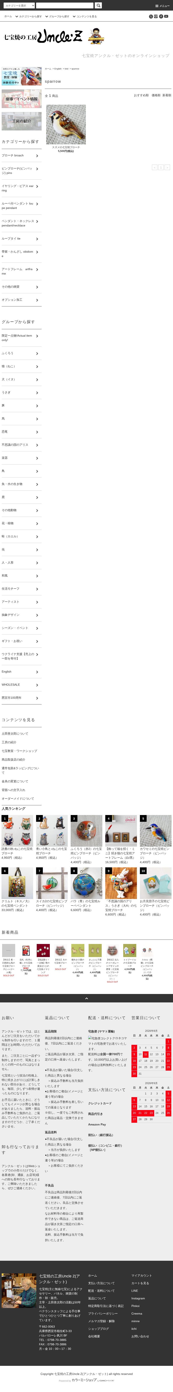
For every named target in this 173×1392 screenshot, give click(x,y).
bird (66, 69)
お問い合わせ (140, 1336)
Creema (136, 1313)
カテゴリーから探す (30, 16)
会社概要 (94, 1336)
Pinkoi (135, 1306)
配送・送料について (101, 1290)
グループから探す (59, 16)
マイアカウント (141, 1275)
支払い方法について (101, 1283)
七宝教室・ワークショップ (19, 751)
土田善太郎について (15, 733)
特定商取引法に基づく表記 (106, 1306)
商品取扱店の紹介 (13, 759)
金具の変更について (15, 781)
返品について (97, 1298)
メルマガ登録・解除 (101, 1321)
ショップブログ (98, 1328)
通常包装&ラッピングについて (20, 770)
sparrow (75, 69)
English (58, 69)
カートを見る (140, 1283)
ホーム (8, 16)
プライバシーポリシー (103, 1313)
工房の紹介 (9, 742)
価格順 (156, 95)
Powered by (65, 1381)
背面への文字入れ (13, 790)
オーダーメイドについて (18, 798)
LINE (134, 1290)
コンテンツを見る (87, 16)
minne (135, 1321)
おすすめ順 (141, 95)
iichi (134, 1328)
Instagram (138, 1298)
